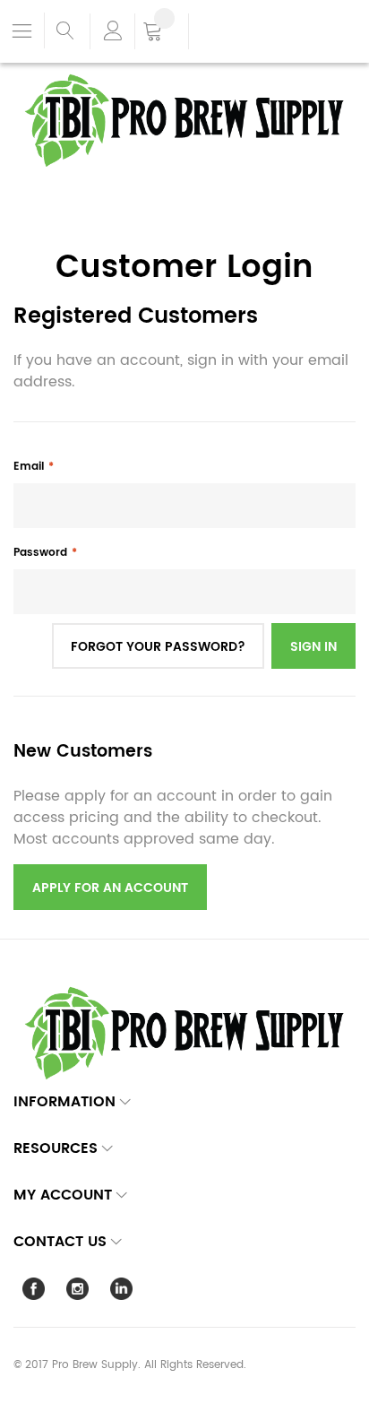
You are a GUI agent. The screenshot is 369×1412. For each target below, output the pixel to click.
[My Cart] (161, 33)
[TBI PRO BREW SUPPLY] (184, 73)
